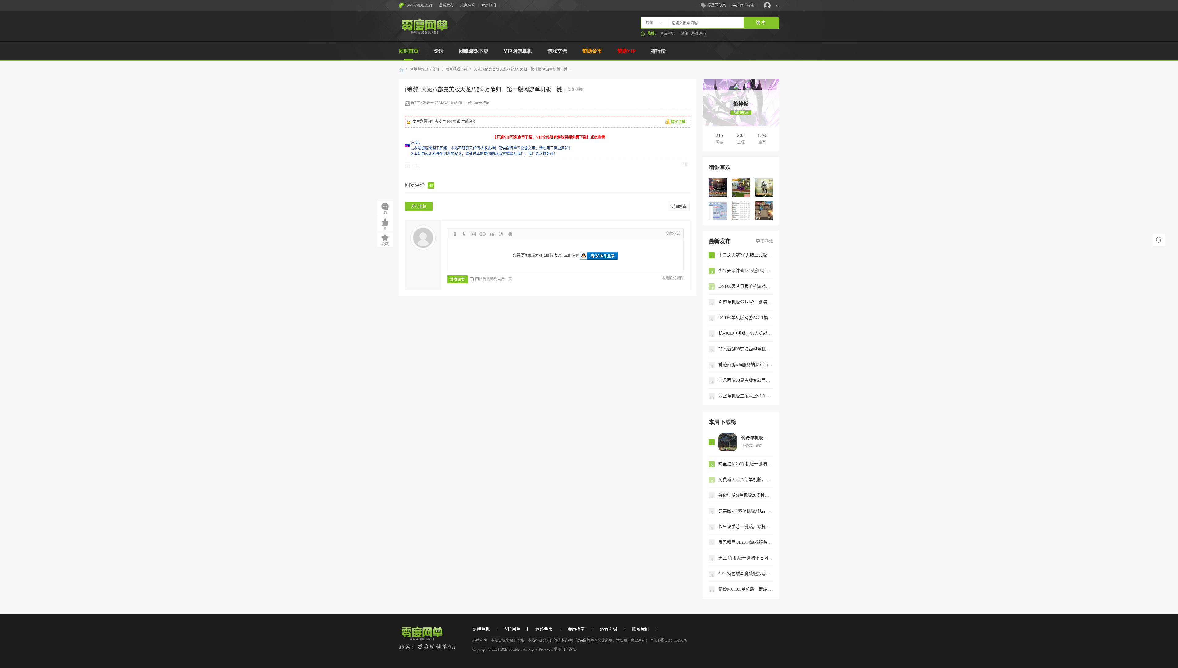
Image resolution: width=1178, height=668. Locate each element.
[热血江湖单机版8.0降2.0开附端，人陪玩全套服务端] (718, 210)
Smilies (510, 234)
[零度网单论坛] (424, 32)
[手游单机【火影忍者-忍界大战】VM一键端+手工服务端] (764, 210)
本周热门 (488, 5)
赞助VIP (626, 51)
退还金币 (543, 629)
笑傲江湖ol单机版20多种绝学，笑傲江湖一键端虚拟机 (745, 495)
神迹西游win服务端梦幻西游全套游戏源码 (745, 364)
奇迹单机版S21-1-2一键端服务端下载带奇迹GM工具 (745, 302)
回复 (416, 166)
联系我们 (640, 629)
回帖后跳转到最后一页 (493, 279)
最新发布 (446, 5)
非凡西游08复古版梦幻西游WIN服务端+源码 (745, 380)
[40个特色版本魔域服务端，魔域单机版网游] (741, 210)
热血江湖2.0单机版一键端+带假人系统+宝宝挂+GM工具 (745, 464)
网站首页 (408, 51)
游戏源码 (698, 33)
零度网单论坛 (401, 69)
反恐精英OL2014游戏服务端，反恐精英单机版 (745, 542)
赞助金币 (592, 51)
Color (464, 234)
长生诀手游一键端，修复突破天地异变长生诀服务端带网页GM (745, 526)
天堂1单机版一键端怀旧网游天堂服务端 (745, 558)
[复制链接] (575, 89)
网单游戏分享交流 (424, 69)
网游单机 (667, 33)
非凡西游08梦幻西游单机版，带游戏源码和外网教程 (745, 349)
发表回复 (457, 279)
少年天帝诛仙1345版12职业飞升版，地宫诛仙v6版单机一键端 (745, 270)
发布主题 (418, 206)
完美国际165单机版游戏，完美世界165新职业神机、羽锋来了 (745, 511)
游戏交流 (557, 51)
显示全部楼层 (479, 103)
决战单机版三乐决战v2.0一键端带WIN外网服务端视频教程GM (745, 396)
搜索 (649, 23)
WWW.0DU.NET (419, 5)
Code (501, 234)
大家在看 (467, 5)
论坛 (439, 51)
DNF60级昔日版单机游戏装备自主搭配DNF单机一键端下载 (745, 286)
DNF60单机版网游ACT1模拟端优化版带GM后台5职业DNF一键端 (745, 317)
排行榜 (658, 51)
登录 (558, 255)
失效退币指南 (743, 5)
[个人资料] (741, 98)
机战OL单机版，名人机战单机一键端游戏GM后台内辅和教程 (745, 333)
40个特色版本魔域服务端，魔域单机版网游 (745, 573)
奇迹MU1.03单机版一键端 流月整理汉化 (745, 589)
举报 (684, 164)
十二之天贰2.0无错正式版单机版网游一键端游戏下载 (745, 255)
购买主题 (678, 122)
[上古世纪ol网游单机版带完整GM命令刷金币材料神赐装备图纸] (764, 187)
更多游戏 (764, 241)
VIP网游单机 (518, 51)
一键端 (682, 33)
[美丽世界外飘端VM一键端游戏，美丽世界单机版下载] (741, 187)
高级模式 (673, 233)
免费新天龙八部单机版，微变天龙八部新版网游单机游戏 (745, 479)
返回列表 (679, 206)
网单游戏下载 (473, 51)
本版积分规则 (673, 278)
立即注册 (571, 255)
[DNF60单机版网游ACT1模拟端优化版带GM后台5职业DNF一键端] (718, 187)
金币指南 (576, 629)
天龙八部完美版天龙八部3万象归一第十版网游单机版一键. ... (523, 69)
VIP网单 (512, 629)
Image (473, 234)
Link (482, 234)
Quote (492, 234)
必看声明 (608, 629)
